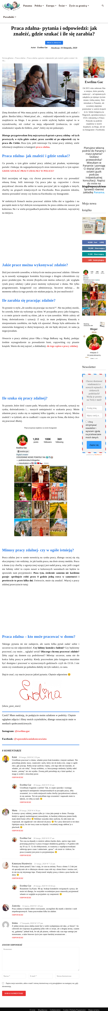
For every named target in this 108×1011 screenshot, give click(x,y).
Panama (27, 5)
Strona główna (7, 58)
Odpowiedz (17, 777)
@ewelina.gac (22, 731)
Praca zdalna (54, 43)
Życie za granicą (78, 5)
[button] (102, 5)
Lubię (102, 242)
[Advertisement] (40, 238)
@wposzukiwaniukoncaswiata (30, 738)
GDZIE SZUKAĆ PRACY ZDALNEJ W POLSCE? (28, 171)
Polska (38, 5)
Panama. (99, 192)
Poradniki (8, 17)
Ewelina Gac (42, 47)
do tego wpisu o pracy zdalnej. (62, 346)
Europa (50, 5)
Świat (62, 5)
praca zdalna (43, 147)
